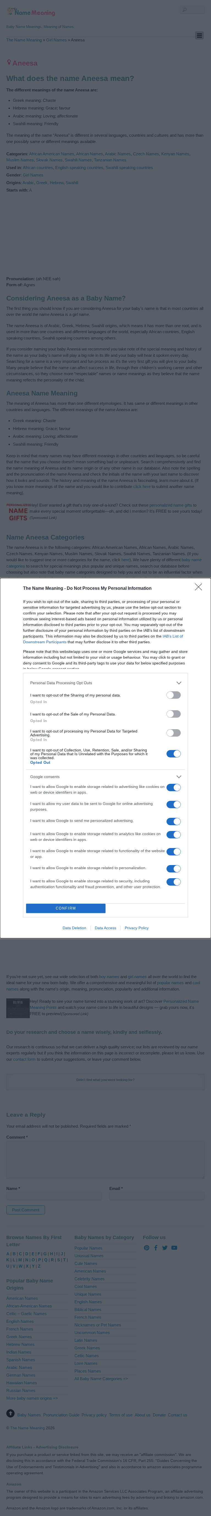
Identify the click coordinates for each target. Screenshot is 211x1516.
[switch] (173, 695)
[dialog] (105, 758)
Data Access (105, 928)
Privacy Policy (137, 928)
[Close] (200, 588)
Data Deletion (74, 928)
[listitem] (105, 683)
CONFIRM (66, 908)
